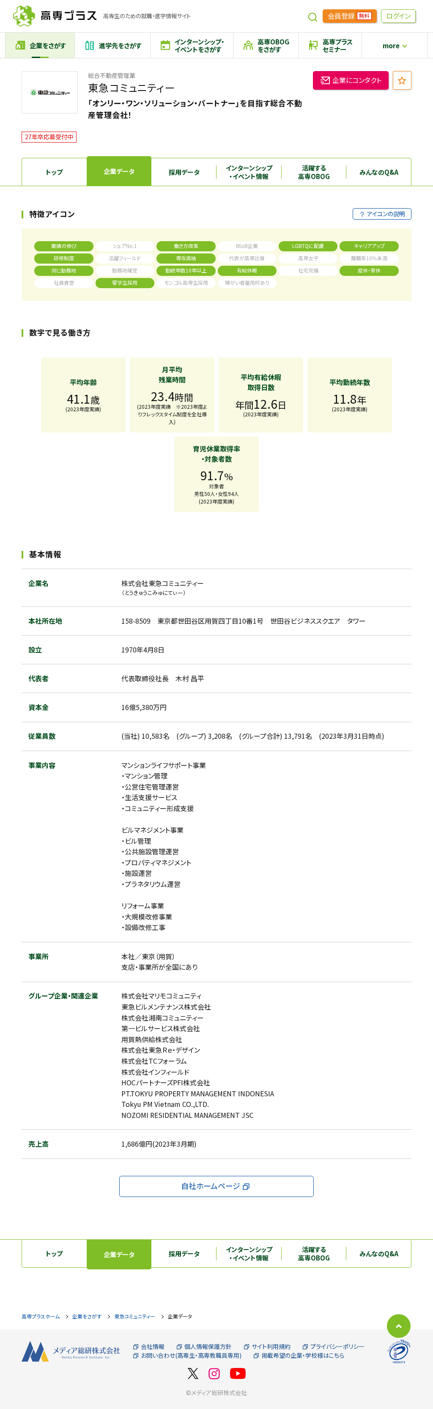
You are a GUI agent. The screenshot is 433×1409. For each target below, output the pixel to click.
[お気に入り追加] (402, 80)
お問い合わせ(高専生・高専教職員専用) (191, 1355)
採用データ (184, 172)
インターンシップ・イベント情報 (249, 172)
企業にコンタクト (356, 80)
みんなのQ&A (378, 172)
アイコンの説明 (386, 213)
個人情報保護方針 (208, 1347)
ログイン (398, 16)
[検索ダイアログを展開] (312, 16)
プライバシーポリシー (337, 1347)
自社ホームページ (210, 1185)
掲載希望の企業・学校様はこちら (302, 1355)
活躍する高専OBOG (314, 172)
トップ (54, 172)
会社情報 (152, 1347)
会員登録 (348, 16)
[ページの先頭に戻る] (398, 1326)
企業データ (119, 171)
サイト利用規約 (271, 1347)
